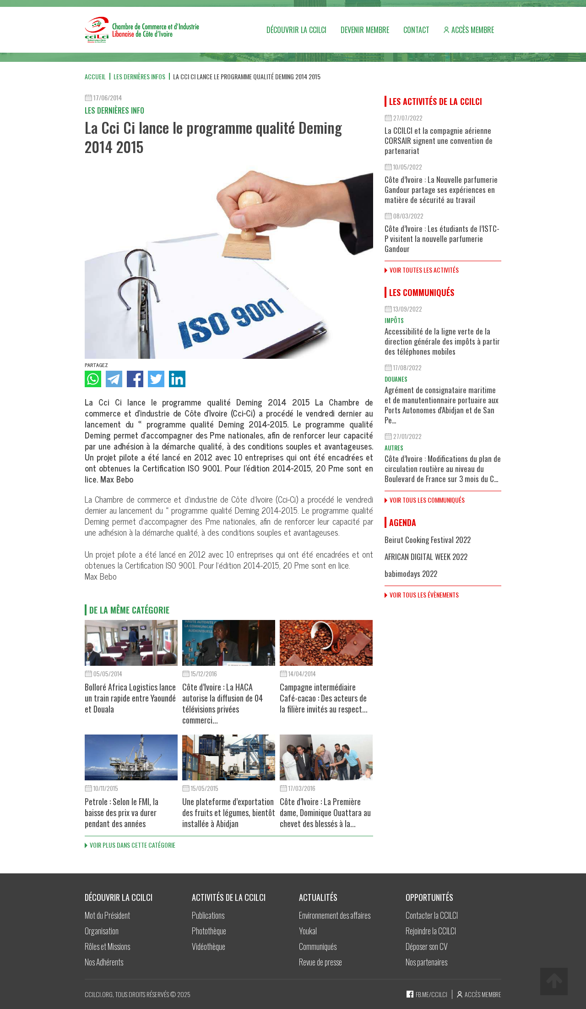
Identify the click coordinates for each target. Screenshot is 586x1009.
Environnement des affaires (334, 915)
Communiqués (317, 946)
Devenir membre (365, 29)
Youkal (308, 931)
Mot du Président (107, 915)
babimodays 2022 (411, 573)
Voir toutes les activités (424, 269)
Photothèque (209, 931)
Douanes (396, 379)
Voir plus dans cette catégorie (132, 845)
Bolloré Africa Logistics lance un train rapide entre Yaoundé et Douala (130, 698)
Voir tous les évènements (424, 594)
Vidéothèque (208, 946)
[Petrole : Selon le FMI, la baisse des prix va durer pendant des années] (131, 757)
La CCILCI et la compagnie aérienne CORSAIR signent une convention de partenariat (439, 140)
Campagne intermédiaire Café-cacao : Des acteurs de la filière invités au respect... (324, 698)
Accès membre (472, 29)
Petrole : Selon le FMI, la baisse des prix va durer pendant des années (121, 812)
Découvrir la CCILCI (296, 29)
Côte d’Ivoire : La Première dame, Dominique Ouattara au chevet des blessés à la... (325, 812)
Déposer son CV (427, 946)
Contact (416, 29)
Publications (208, 915)
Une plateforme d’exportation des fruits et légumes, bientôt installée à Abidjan (228, 812)
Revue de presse (320, 962)
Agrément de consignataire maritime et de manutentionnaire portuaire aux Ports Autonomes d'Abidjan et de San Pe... (442, 405)
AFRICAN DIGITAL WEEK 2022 (426, 556)
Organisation (102, 931)
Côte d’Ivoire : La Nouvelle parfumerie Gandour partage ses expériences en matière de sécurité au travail (441, 189)
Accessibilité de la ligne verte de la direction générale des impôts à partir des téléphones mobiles (442, 341)
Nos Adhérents (104, 962)
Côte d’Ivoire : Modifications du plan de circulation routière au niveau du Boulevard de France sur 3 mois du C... (443, 468)
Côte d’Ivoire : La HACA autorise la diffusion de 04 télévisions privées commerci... (222, 703)
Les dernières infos (139, 76)
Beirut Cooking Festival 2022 (428, 539)
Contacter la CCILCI (432, 915)
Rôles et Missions (107, 946)
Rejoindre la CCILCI (431, 931)
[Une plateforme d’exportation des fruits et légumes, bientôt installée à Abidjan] (228, 757)
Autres (394, 447)
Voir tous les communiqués (427, 499)
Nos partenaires (426, 962)
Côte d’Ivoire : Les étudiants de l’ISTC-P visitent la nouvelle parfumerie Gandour (442, 238)
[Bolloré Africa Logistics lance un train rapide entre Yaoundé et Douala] (131, 643)
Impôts (394, 320)
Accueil (95, 76)
